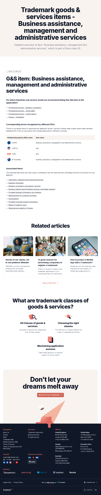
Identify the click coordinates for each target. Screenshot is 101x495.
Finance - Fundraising (16, 117)
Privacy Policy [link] (18, 482)
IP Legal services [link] (33, 437)
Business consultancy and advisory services (24, 186)
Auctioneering (13, 199)
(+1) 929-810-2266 (87, 439)
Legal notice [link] (7, 482)
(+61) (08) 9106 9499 (62, 463)
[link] (18, 255)
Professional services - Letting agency (22, 114)
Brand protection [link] (33, 435)
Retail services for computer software (22, 196)
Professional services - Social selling (21, 111)
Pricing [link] (5, 435)
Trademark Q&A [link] (8, 439)
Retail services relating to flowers (20, 208)
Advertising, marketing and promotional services (25, 180)
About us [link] (6, 432)
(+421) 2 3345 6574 (87, 451)
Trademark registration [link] (35, 432)
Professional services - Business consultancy (25, 108)
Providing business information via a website (24, 192)
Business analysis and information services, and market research (31, 189)
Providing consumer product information (23, 202)
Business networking (15, 183)
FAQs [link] (5, 437)
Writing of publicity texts (17, 205)
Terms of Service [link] (8, 444)
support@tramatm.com (10, 457)
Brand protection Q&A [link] (10, 442)
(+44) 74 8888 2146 (62, 439)
